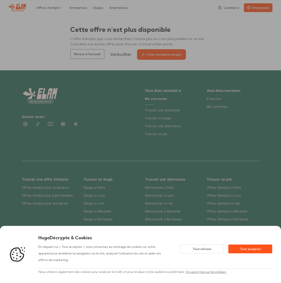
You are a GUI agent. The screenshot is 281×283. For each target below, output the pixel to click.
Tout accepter (250, 249)
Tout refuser (202, 249)
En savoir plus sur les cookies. (206, 272)
